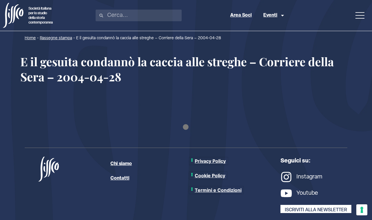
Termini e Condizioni (218, 190)
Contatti (119, 178)
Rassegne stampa (56, 38)
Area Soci (241, 15)
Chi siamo (121, 164)
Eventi (270, 15)
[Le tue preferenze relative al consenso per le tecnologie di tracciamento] (361, 209)
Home (30, 38)
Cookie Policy (210, 175)
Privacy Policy (210, 161)
